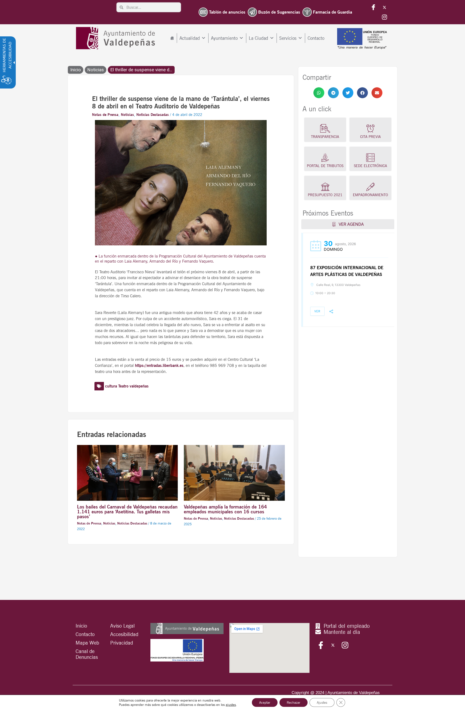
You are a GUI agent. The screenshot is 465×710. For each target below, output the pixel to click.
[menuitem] (172, 38)
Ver (317, 311)
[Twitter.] (384, 7)
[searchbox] (152, 7)
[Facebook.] (373, 7)
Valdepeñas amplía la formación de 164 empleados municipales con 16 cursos (225, 509)
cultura (111, 386)
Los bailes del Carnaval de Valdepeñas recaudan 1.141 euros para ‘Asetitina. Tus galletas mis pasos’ (127, 511)
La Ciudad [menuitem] (258, 38)
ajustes (231, 705)
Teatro (123, 386)
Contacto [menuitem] (316, 38)
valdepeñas (139, 386)
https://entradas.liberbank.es (159, 365)
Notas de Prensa (105, 115)
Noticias (95, 70)
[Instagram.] (384, 17)
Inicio (75, 70)
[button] (318, 92)
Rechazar (293, 702)
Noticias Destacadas (152, 115)
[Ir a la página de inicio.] (117, 38)
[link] (318, 92)
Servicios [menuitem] (287, 38)
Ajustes (322, 702)
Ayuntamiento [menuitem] (224, 38)
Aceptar (264, 702)
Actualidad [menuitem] (189, 38)
